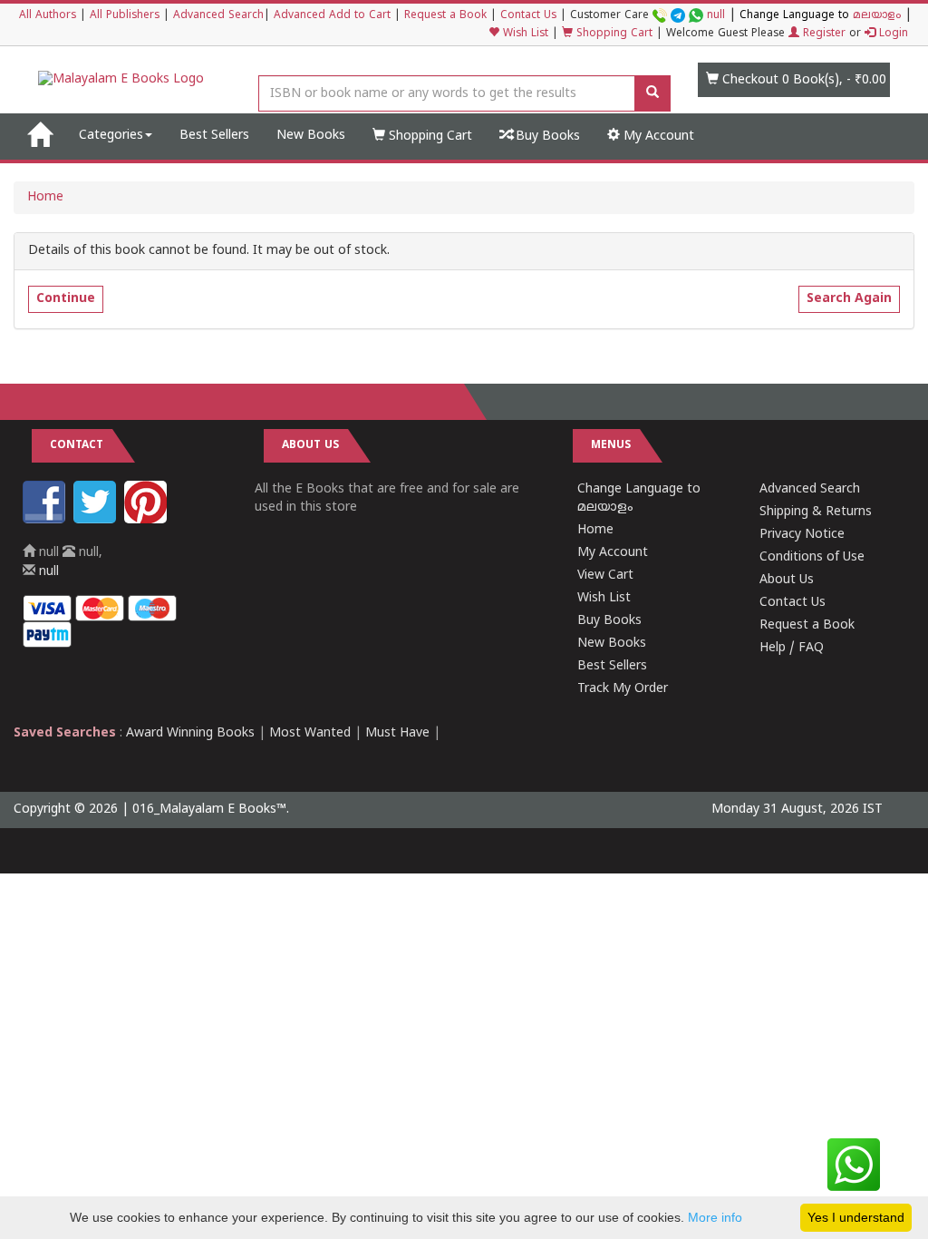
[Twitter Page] (97, 520)
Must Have (397, 733)
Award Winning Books (190, 733)
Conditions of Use (812, 557)
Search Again (849, 299)
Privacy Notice (802, 534)
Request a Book (445, 16)
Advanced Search (218, 16)
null (716, 16)
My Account (657, 136)
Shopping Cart (612, 34)
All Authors (47, 16)
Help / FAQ (791, 648)
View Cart (605, 575)
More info (715, 1217)
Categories (111, 135)
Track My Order (622, 689)
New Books (310, 135)
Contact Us (528, 16)
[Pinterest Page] (147, 520)
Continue (65, 299)
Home (45, 197)
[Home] (39, 136)
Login (891, 34)
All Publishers (125, 16)
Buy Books (546, 136)
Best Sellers (214, 135)
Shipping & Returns (815, 512)
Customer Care (647, 16)
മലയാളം (877, 16)
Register (822, 34)
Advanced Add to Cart (332, 16)
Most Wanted (310, 733)
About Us (786, 580)
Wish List (523, 34)
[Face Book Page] (46, 520)
